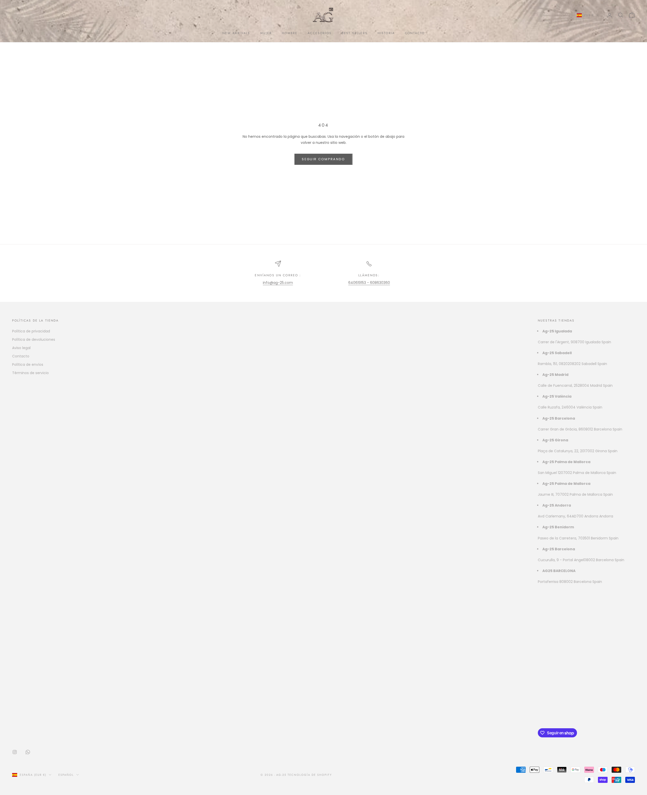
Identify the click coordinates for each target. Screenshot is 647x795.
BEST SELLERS (354, 33)
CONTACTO (415, 33)
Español (66, 775)
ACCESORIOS (320, 33)
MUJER (266, 33)
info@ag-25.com (278, 282)
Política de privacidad (31, 331)
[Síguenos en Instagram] (14, 752)
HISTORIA (386, 33)
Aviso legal (21, 347)
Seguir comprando (323, 159)
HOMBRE (289, 33)
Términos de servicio (30, 372)
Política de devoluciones (33, 339)
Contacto (20, 356)
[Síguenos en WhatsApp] (27, 752)
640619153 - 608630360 (369, 282)
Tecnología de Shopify (310, 775)
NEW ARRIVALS (236, 33)
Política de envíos (27, 364)
